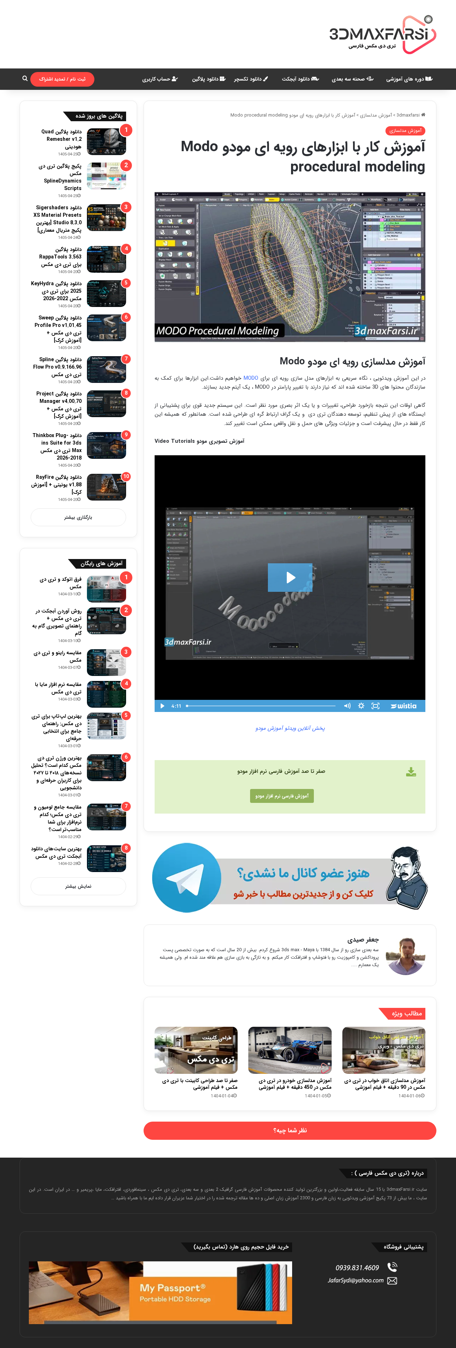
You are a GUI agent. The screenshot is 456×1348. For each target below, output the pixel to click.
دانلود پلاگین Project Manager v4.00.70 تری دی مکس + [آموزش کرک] (59, 405)
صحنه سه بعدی (349, 79)
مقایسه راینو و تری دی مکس (57, 656)
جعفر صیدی (363, 940)
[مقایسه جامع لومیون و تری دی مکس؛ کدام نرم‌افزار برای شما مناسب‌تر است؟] (106, 817)
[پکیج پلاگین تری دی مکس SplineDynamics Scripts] (106, 176)
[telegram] (290, 878)
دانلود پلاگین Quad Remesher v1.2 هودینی (61, 139)
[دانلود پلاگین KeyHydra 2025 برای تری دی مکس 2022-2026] (106, 293)
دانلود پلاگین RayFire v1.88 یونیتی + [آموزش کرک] (56, 484)
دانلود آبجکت (296, 79)
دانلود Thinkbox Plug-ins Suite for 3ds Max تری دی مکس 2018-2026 (57, 447)
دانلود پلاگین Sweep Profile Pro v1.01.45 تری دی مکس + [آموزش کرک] (58, 329)
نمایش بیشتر (79, 886)
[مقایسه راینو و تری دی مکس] (106, 662)
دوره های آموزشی (405, 79)
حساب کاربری (157, 79)
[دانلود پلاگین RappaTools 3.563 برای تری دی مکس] (106, 259)
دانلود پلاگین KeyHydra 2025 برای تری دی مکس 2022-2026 (56, 291)
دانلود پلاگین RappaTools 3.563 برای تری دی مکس (60, 257)
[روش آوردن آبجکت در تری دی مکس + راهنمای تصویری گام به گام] (106, 621)
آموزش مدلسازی (376, 115)
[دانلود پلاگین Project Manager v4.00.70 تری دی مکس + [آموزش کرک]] (106, 403)
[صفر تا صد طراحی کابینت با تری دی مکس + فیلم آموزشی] (196, 1050)
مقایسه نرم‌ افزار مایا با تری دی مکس (58, 688)
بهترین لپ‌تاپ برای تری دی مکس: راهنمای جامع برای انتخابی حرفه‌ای (56, 727)
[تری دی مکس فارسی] (383, 34)
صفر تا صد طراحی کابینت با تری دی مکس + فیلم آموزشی (200, 1084)
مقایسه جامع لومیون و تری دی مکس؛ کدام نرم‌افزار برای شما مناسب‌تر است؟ (58, 818)
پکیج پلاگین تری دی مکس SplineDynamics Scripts (60, 177)
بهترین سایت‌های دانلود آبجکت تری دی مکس (56, 852)
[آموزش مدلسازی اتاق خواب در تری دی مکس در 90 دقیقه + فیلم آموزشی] (383, 1050)
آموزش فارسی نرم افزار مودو (282, 796)
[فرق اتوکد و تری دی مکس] (106, 589)
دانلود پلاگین (206, 79)
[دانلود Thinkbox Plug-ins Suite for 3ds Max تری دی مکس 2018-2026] (106, 445)
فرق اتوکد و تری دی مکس (61, 583)
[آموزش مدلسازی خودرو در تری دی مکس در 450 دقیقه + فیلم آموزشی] (289, 1050)
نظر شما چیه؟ (290, 1131)
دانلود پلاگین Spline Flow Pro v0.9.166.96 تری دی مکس (57, 367)
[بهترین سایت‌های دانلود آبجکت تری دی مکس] (106, 858)
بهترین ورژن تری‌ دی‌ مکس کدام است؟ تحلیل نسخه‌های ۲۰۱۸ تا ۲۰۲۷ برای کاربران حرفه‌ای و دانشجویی (56, 773)
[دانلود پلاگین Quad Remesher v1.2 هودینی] (106, 141)
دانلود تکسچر (248, 79)
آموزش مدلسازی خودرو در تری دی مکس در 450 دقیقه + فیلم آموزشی (295, 1084)
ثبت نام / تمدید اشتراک (62, 79)
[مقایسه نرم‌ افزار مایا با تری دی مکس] (106, 694)
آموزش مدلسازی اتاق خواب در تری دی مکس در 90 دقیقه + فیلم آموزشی (384, 1084)
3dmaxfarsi (409, 115)
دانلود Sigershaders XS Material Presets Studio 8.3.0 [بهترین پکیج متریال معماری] (57, 219)
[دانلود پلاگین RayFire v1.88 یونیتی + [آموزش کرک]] (106, 487)
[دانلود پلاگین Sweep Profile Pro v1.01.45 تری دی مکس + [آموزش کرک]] (106, 327)
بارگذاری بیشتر (78, 517)
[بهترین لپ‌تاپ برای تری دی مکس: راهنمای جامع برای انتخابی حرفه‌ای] (106, 726)
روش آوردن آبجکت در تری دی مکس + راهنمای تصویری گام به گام (57, 622)
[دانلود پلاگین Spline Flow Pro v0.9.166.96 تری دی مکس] (106, 369)
